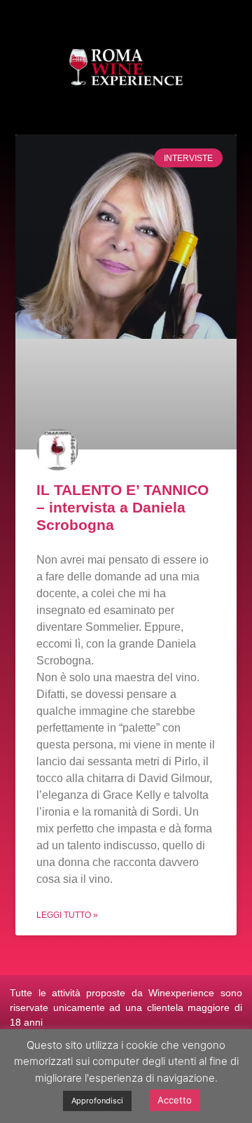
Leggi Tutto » (67, 915)
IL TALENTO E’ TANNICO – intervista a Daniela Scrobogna (122, 507)
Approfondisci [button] (97, 1100)
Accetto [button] (175, 1099)
